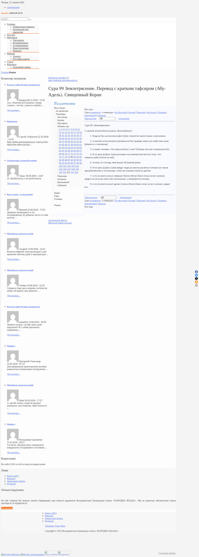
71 (69, 154)
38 (66, 141)
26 (77, 135)
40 (72, 141)
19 (80, 132)
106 (65, 169)
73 (75, 154)
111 (64, 172)
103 (73, 166)
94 (66, 163)
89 (75, 160)
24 (72, 135)
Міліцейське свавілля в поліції (20, 234)
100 (60, 166)
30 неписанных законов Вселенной (22, 160)
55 (69, 148)
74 (77, 154)
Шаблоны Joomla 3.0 (58, 78)
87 (69, 160)
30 (66, 138)
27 (80, 135)
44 (60, 145)
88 (72, 160)
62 (66, 151)
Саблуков (101, 115)
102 (69, 166)
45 (63, 145)
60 (60, 151)
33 (75, 138)
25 (75, 135)
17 (75, 132)
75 (80, 154)
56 (72, 148)
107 (69, 169)
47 (69, 145)
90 (77, 160)
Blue (63, 526)
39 (69, 141)
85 (63, 160)
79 (69, 157)
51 (80, 145)
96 (72, 163)
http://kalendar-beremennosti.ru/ (63, 80)
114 (76, 172)
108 (73, 169)
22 (66, 135)
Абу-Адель (151, 112)
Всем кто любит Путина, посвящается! (23, 85)
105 (60, 169)
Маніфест (11, 346)
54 (66, 148)
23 (69, 135)
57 (75, 148)
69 (63, 154)
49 (75, 145)
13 (63, 132)
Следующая (124, 119)
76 (60, 157)
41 (75, 141)
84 (60, 160)
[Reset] (30, 19)
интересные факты (57, 220)
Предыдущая (90, 119)
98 (77, 163)
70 (66, 154)
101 (65, 166)
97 (75, 163)
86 (66, 160)
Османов (162, 112)
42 (77, 141)
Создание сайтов (167, 553)
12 (60, 132)
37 (63, 141)
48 (72, 145)
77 (63, 157)
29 (63, 138)
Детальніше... (13, 110)
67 (80, 151)
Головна (5, 72)
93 (63, 163)
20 (60, 135)
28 (60, 138)
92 (60, 163)
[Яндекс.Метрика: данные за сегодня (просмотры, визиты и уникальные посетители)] (10, 554)
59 (80, 148)
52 (60, 148)
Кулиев (132, 112)
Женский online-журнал (60, 223)
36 (60, 141)
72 (72, 154)
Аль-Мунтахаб (120, 112)
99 (80, 163)
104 (77, 166)
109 (77, 169)
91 (80, 160)
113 (72, 172)
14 (66, 132)
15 (69, 132)
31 (69, 138)
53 (63, 148)
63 (69, 151)
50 (77, 145)
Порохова (141, 112)
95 (69, 163)
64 (72, 151)
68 (60, 154)
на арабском (95, 112)
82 (77, 157)
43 (80, 141)
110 (60, 172)
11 (79, 129)
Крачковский (90, 115)
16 (72, 132)
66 (77, 151)
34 (77, 138)
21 (63, 135)
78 (66, 157)
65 (75, 151)
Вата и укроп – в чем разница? (20, 194)
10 (76, 129)
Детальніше (7, 508)
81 (75, 157)
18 (77, 132)
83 (80, 157)
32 (72, 138)
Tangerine (49, 526)
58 (77, 148)
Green (57, 526)
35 (80, 138)
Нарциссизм (12, 121)
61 (63, 151)
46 (66, 145)
